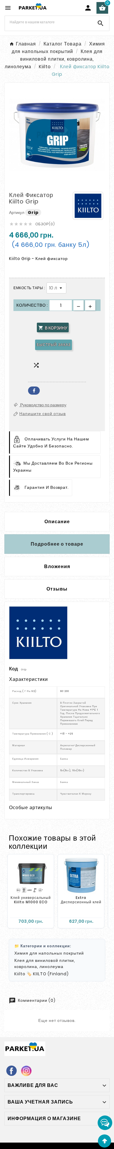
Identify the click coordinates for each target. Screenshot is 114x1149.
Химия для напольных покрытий (49, 953)
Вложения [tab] (57, 566)
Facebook (34, 390)
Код (14, 668)
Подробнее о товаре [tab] (57, 544)
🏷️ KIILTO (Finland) (48, 974)
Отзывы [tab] (57, 589)
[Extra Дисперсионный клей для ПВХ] (81, 875)
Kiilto (19, 974)
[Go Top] (104, 1141)
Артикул (17, 212)
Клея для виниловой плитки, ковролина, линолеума (44, 963)
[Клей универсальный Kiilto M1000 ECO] (30, 875)
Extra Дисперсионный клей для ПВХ (81, 902)
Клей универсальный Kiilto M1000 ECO (31, 900)
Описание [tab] (57, 521)
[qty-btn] (90, 305)
